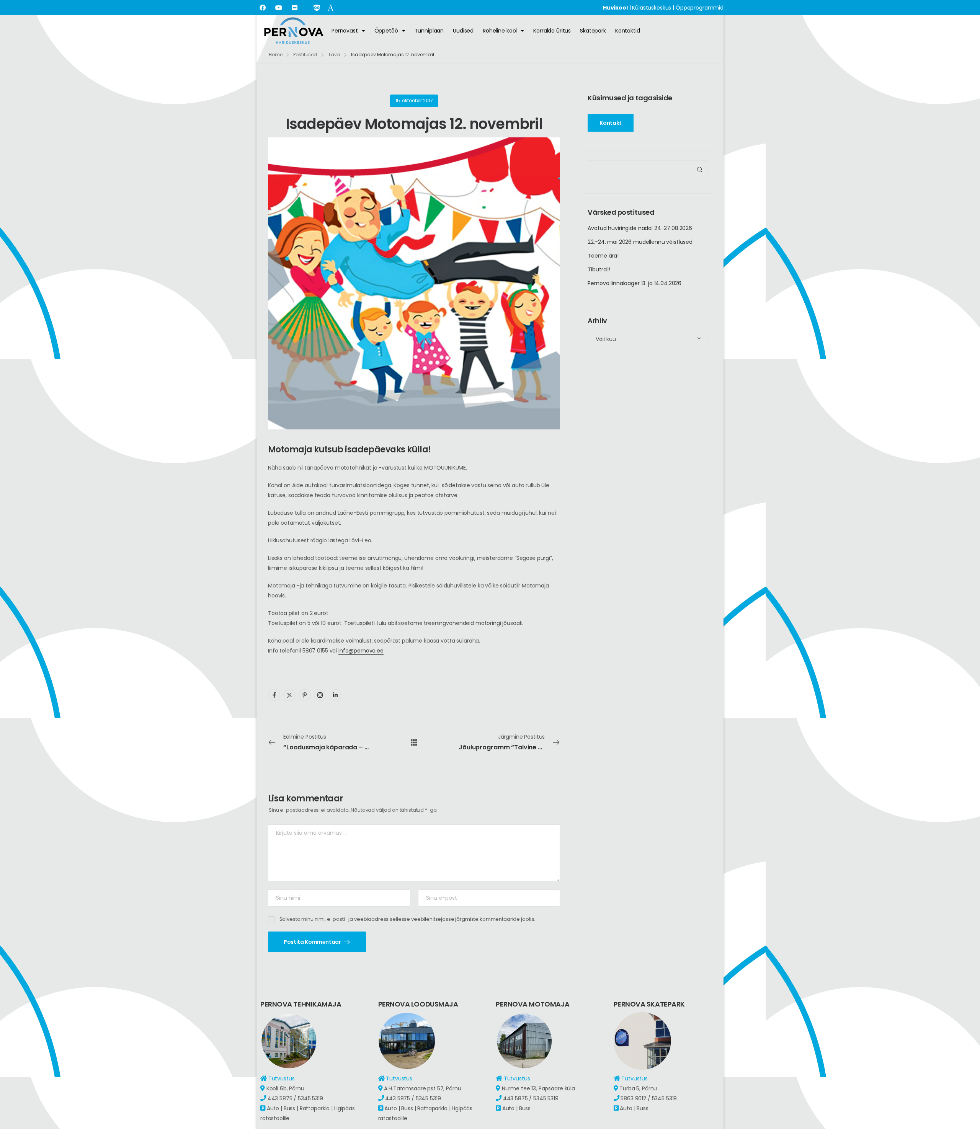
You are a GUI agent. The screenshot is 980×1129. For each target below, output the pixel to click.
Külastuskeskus (651, 7)
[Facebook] (262, 8)
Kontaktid (627, 30)
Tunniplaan (429, 30)
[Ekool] (317, 7)
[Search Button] (699, 170)
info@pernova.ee (361, 650)
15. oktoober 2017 (414, 100)
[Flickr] (295, 8)
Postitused (305, 54)
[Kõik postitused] (414, 742)
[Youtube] (279, 8)
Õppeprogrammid (700, 7)
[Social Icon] (274, 695)
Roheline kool (500, 30)
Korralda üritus (552, 30)
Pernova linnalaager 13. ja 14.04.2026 (634, 283)
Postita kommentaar (313, 942)
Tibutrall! (599, 269)
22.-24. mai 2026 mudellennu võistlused (640, 242)
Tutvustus (281, 1078)
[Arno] (330, 7)
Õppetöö (386, 30)
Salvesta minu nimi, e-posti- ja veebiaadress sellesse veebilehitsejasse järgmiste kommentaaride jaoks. (407, 919)
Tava (334, 54)
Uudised (463, 30)
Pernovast (345, 30)
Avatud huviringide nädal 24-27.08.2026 (640, 228)
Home (276, 54)
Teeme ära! (603, 255)
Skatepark (593, 30)
